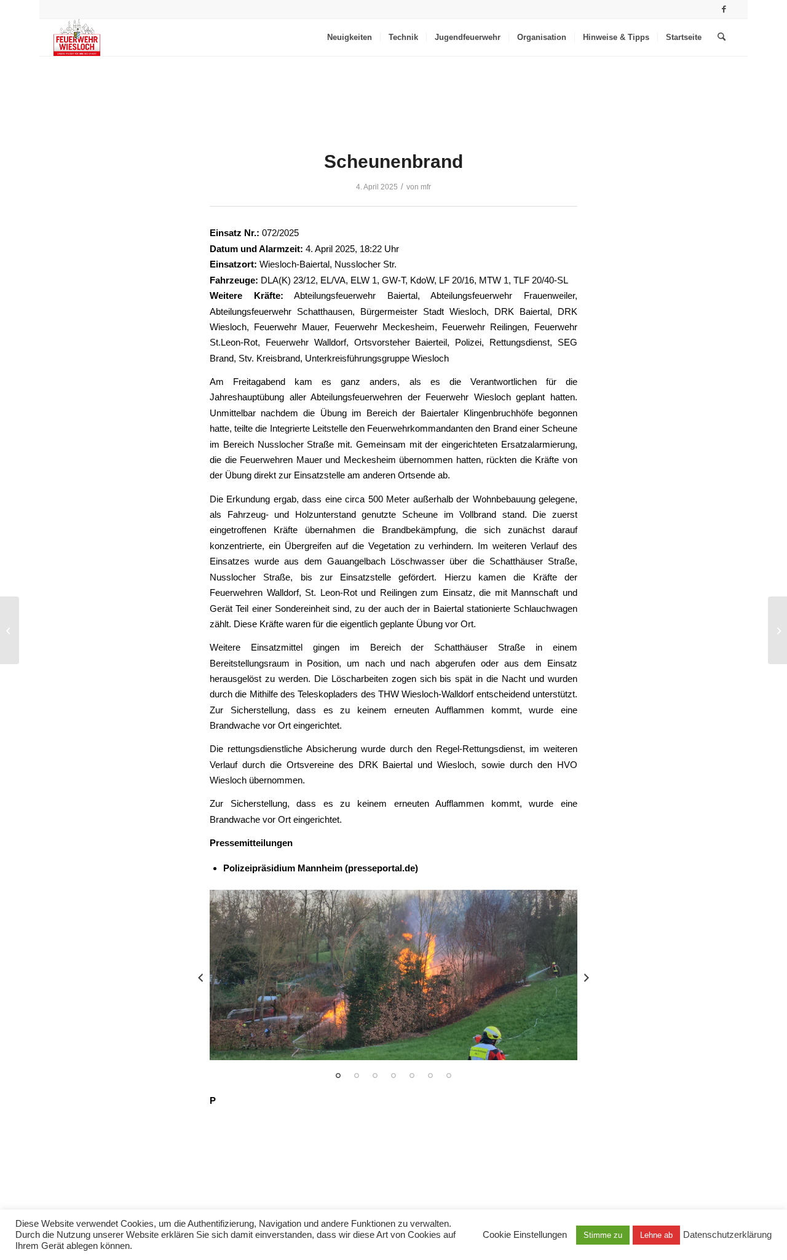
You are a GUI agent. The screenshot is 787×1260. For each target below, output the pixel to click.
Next (586, 978)
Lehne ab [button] (656, 1235)
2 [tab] (356, 1075)
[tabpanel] (393, 975)
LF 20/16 (456, 280)
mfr (426, 187)
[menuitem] (349, 37)
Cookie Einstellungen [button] (525, 1235)
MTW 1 (493, 280)
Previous (200, 978)
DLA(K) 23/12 (288, 280)
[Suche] (722, 37)
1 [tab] (338, 1075)
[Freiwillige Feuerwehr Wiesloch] (76, 37)
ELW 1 (363, 280)
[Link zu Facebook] (724, 9)
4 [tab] (393, 1075)
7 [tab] (449, 1075)
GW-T (393, 280)
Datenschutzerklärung (727, 1235)
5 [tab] (412, 1075)
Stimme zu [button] (602, 1235)
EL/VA (333, 280)
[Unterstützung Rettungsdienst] (9, 630)
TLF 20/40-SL (540, 280)
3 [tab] (375, 1075)
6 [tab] (430, 1075)
